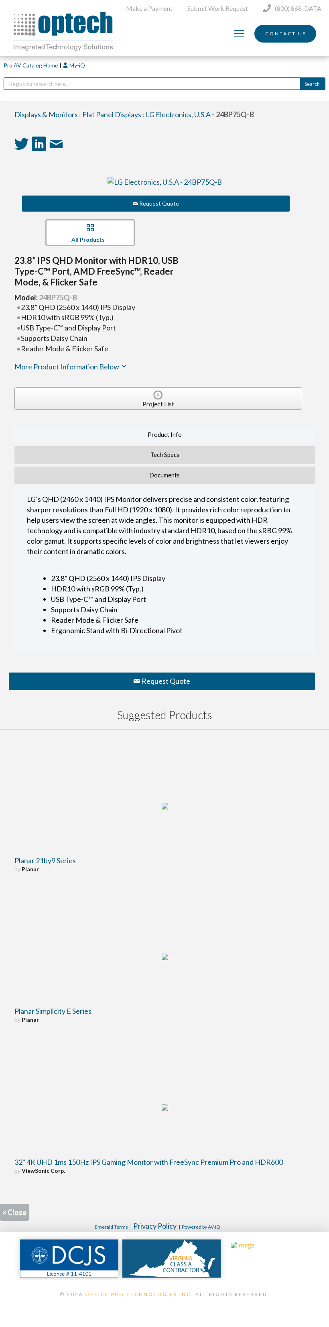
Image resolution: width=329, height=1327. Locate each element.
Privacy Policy (155, 1225)
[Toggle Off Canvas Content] (239, 34)
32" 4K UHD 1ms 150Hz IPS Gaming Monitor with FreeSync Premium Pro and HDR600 (148, 1162)
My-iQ (76, 65)
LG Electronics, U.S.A (178, 114)
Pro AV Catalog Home (31, 65)
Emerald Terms (111, 1227)
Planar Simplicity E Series (52, 1011)
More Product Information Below (67, 366)
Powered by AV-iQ (201, 1227)
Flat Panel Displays (111, 114)
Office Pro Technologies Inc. (139, 1294)
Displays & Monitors (46, 114)
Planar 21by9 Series (45, 860)
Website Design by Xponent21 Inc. (164, 1304)
